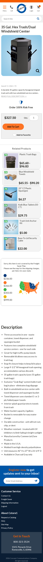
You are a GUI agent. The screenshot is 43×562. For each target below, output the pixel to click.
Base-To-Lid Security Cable (27, 239)
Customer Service (11, 491)
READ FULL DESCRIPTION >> (14, 96)
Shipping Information (9, 503)
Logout (4, 506)
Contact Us (6, 496)
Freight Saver (6, 499)
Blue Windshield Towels (26, 172)
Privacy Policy (7, 528)
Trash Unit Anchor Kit (28, 222)
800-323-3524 (21, 541)
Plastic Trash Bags (27, 154)
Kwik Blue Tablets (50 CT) (28, 205)
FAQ (3, 521)
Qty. (26, 118)
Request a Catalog (8, 517)
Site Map (5, 524)
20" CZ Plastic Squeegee (25, 189)
